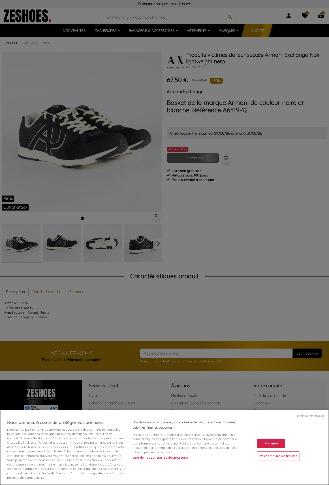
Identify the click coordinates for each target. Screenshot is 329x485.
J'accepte (271, 443)
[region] (164, 447)
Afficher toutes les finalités (278, 456)
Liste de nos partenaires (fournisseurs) (160, 457)
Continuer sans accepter (311, 415)
